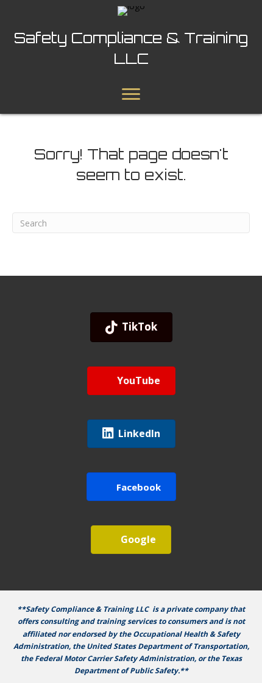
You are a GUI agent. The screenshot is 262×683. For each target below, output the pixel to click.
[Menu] (131, 94)
